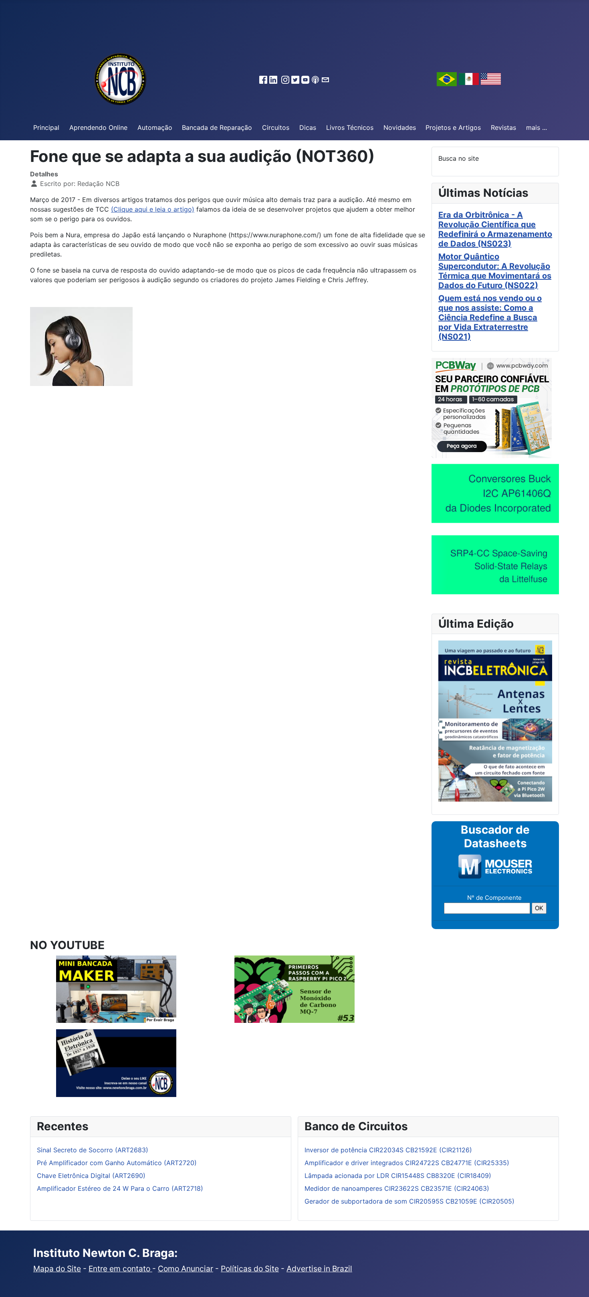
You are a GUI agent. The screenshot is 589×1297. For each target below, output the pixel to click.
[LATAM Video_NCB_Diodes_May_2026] (495, 493)
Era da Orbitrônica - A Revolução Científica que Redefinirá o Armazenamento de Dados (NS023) (495, 229)
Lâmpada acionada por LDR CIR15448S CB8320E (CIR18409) (398, 1176)
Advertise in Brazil (319, 1268)
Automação (154, 127)
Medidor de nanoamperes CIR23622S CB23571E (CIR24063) (397, 1188)
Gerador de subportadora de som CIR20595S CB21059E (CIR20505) (409, 1201)
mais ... (536, 127)
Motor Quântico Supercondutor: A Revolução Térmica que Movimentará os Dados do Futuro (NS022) (494, 271)
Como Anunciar (185, 1268)
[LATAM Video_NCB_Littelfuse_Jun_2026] (495, 564)
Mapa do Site (57, 1268)
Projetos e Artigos (453, 127)
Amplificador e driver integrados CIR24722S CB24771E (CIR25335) (407, 1163)
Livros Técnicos (349, 127)
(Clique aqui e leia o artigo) (152, 209)
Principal (46, 127)
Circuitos (275, 127)
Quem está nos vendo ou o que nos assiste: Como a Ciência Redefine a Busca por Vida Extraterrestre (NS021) (490, 317)
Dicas (307, 127)
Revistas (503, 127)
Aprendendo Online (98, 127)
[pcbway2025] (492, 407)
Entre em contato (120, 1268)
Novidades (399, 127)
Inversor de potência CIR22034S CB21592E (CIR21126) (388, 1150)
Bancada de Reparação (217, 127)
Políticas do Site (250, 1268)
